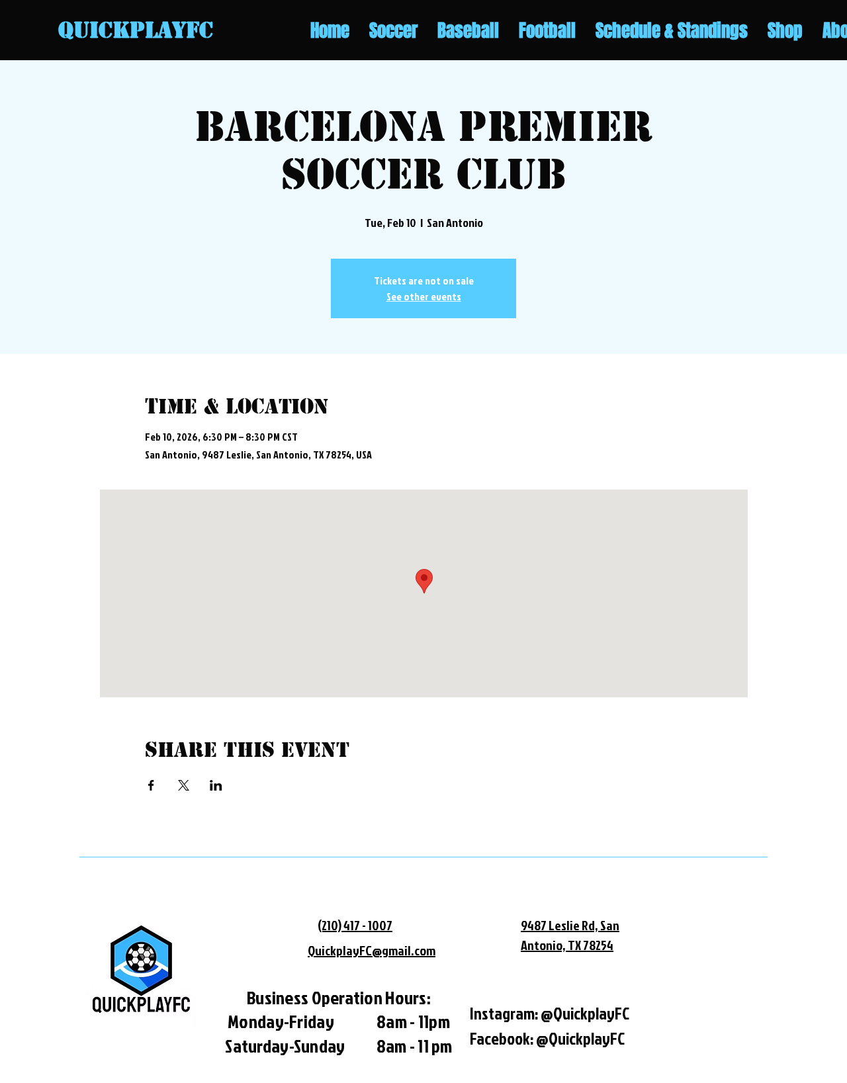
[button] (393, 31)
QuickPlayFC (135, 30)
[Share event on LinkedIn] (216, 785)
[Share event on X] (183, 785)
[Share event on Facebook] (151, 785)
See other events (423, 296)
